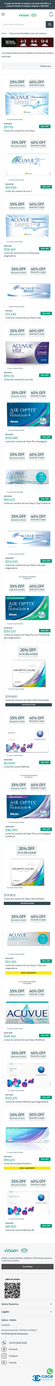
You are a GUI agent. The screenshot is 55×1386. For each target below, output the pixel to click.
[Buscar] (50, 24)
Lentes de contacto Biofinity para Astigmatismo (26, 1101)
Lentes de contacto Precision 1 (17, 1163)
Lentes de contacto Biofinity (16, 766)
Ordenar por (45, 66)
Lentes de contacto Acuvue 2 (18, 191)
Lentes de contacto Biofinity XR (19, 1230)
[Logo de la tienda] (28, 15)
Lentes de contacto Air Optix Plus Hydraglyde (26, 441)
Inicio (3, 33)
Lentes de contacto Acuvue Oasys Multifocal (24, 1040)
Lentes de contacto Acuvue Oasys (19, 130)
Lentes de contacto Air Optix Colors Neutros (24, 898)
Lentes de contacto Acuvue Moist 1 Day (23, 317)
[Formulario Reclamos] (12, 1298)
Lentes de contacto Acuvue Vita (18, 379)
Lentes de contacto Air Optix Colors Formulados (27, 700)
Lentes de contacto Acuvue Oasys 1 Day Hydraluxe (27, 503)
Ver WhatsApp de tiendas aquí (14, 1333)
